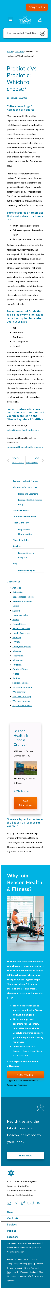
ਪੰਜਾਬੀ (30, 1276)
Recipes (16, 678)
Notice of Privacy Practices (30, 1243)
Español (18, 1259)
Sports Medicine (20, 682)
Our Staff (12, 1218)
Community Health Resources (21, 1190)
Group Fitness (19, 624)
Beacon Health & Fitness (25, 480)
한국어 (31, 1263)
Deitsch (14, 1276)
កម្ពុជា (16, 1272)
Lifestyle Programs (21, 646)
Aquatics (16, 587)
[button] (37, 7)
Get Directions (25, 803)
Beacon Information (22, 601)
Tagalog (33, 1259)
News (10, 1212)
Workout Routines (21, 700)
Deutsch (39, 1263)
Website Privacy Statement (19, 1247)
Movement (17, 660)
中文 (26, 1259)
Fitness (15, 619)
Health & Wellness (21, 628)
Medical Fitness (20, 510)
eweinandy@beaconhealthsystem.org (25, 447)
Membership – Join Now (25, 487)
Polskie (23, 1276)
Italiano (33, 1272)
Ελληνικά (24, 1272)
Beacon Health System (26, 1181)
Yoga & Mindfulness (22, 705)
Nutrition (17, 664)
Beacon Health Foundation (20, 1195)
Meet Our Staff (20, 522)
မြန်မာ (9, 1272)
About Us (11, 1185)
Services (12, 1224)
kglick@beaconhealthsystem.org (23, 430)
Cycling (16, 610)
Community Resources (24, 516)
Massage (16, 651)
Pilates (15, 673)
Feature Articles (20, 614)
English (10, 1259)
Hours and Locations (28, 493)
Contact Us (23, 1185)
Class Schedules (20, 540)
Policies (11, 1230)
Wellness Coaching (21, 696)
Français (22, 1263)
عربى (11, 1268)
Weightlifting (19, 691)
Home (10, 51)
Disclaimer (11, 1243)
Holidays (16, 637)
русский (18, 1268)
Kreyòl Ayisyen (31, 1268)
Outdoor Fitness (20, 669)
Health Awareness (21, 633)
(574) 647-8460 (21, 790)
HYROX (16, 642)
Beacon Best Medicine (23, 596)
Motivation (18, 655)
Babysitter (17, 592)
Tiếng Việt (12, 1263)
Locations (13, 1236)
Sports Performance (22, 687)
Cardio (15, 605)
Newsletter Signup (27, 570)
